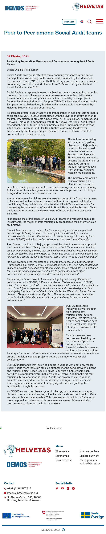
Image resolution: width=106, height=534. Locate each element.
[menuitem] (81, 21)
